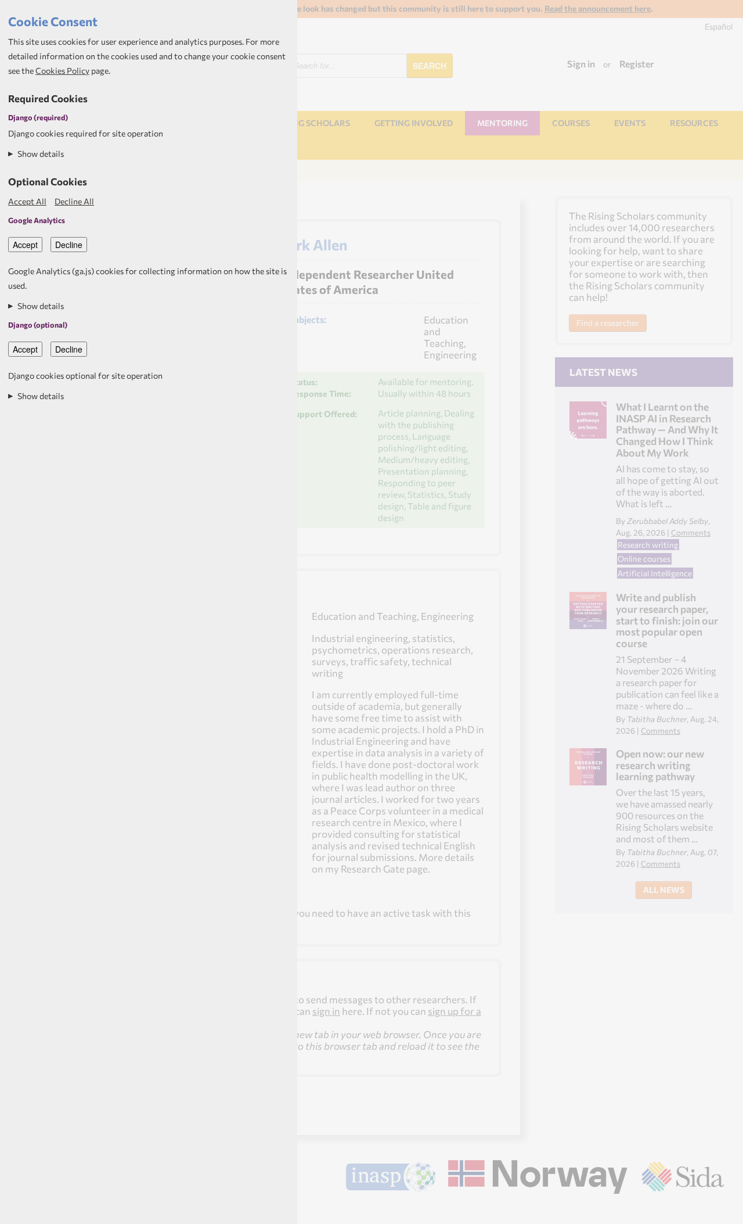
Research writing (648, 545)
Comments (690, 532)
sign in (326, 1011)
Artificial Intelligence (655, 573)
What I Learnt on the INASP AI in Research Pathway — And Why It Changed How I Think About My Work (667, 429)
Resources (694, 123)
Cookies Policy (62, 71)
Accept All (27, 201)
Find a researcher (607, 323)
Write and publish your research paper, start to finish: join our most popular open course (667, 620)
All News (663, 890)
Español (719, 26)
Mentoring (502, 123)
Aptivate (713, 1210)
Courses (571, 123)
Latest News (603, 372)
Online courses (644, 558)
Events (629, 123)
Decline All (74, 201)
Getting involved (413, 123)
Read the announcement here (597, 8)
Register (636, 63)
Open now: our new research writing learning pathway (660, 765)
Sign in (581, 63)
